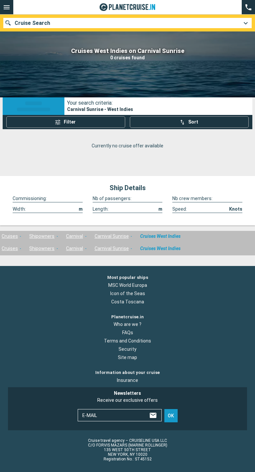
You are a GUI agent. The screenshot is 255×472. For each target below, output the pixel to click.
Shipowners (41, 236)
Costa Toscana (127, 301)
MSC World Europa (127, 285)
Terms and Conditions (127, 340)
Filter (70, 122)
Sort (193, 122)
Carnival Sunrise (112, 236)
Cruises (10, 236)
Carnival (74, 236)
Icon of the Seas (127, 293)
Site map (127, 357)
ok (171, 415)
